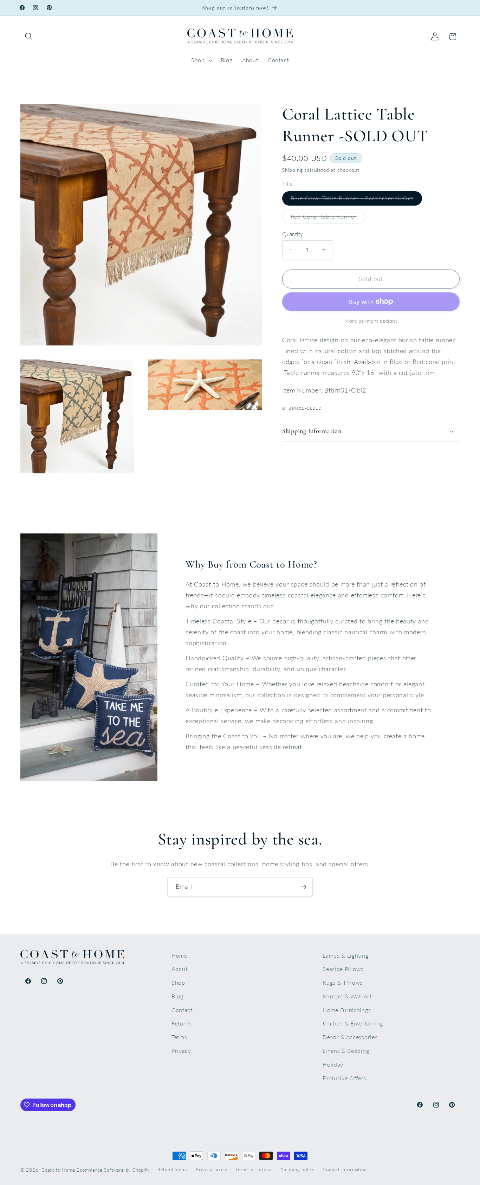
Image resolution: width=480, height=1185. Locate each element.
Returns (181, 1023)
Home (179, 955)
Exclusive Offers (344, 1078)
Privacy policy (211, 1169)
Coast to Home (58, 1170)
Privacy (181, 1050)
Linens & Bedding (346, 1050)
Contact (182, 1009)
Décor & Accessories (350, 1037)
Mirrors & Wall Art (347, 996)
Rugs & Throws (343, 982)
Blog (177, 996)
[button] (29, 37)
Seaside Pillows (343, 968)
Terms (179, 1037)
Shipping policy (298, 1169)
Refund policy (172, 1169)
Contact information (345, 1169)
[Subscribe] (303, 887)
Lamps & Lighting (345, 955)
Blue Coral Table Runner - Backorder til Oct (356, 200)
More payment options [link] (371, 321)
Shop (178, 982)
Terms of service (254, 1169)
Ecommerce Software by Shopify (113, 1170)
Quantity (292, 234)
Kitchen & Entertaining (353, 1023)
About (179, 968)
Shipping (292, 170)
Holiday (333, 1064)
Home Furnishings (347, 1009)
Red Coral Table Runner (328, 218)
